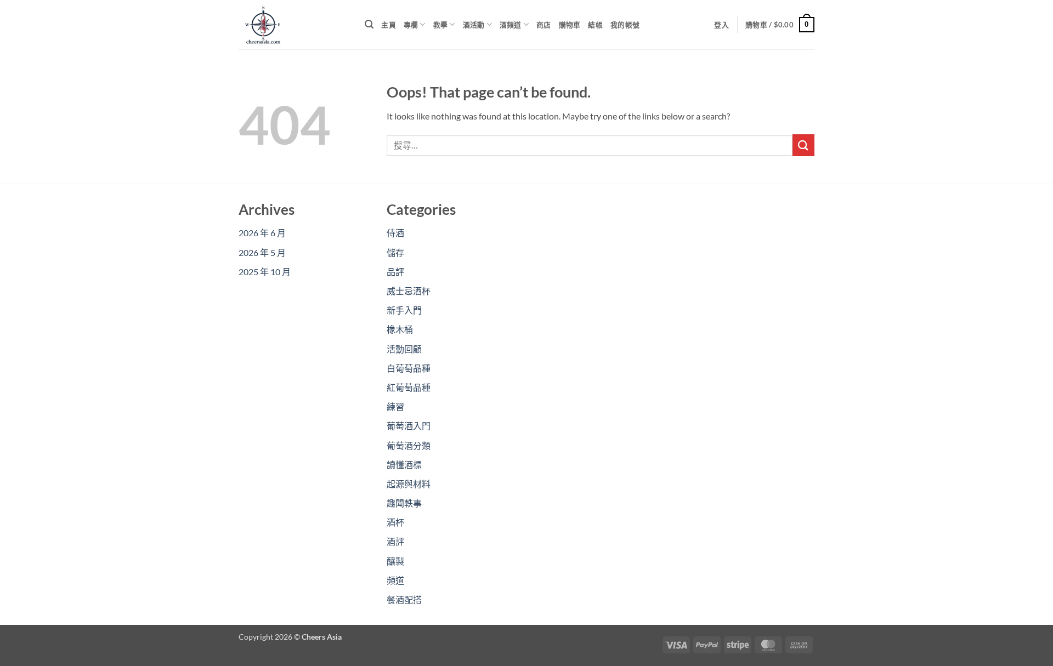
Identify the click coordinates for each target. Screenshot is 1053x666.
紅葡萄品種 (409, 387)
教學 (440, 24)
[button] (369, 24)
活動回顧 (404, 349)
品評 (395, 271)
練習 (395, 406)
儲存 (395, 252)
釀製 (395, 561)
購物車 (570, 24)
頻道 (395, 580)
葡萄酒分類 (409, 445)
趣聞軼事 (404, 503)
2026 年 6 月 (262, 232)
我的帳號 (624, 24)
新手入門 (404, 310)
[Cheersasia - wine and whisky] (293, 24)
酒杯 (395, 522)
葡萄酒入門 (409, 425)
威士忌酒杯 (409, 291)
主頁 (388, 24)
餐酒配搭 (404, 599)
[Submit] (803, 145)
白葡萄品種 (409, 368)
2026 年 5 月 (262, 252)
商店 (543, 24)
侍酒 (395, 232)
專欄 (411, 24)
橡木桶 (400, 329)
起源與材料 (409, 484)
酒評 (395, 541)
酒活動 (474, 24)
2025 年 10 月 (265, 271)
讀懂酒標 (404, 464)
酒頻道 (511, 24)
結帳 (595, 24)
